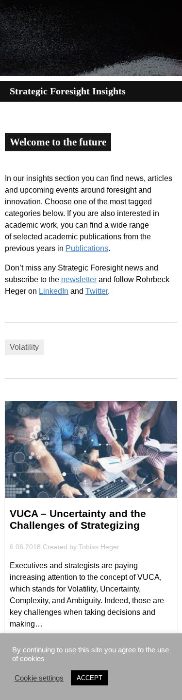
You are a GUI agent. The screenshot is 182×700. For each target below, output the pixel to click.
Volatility (24, 347)
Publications (87, 248)
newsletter (79, 279)
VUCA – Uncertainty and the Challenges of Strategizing (78, 519)
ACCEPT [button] (89, 678)
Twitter (96, 291)
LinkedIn (53, 291)
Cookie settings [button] (39, 678)
